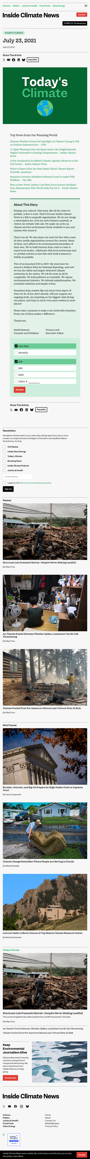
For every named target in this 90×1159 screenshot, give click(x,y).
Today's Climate (14, 33)
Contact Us (50, 1120)
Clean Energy (58, 5)
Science (6, 5)
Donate (81, 14)
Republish (32, 59)
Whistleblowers (52, 1123)
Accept (81, 1154)
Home (48, 1115)
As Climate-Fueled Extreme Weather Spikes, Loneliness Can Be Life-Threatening (43, 1028)
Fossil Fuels (44, 5)
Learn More (18, 1156)
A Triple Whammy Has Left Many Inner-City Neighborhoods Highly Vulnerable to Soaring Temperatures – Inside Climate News (43, 152)
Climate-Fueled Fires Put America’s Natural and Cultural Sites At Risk (38, 1033)
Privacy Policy (51, 1126)
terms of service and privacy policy (35, 483)
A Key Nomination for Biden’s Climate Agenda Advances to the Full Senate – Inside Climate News (44, 162)
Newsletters (9, 430)
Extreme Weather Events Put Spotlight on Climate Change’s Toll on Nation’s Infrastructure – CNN (44, 143)
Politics (16, 5)
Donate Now (10, 1078)
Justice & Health (29, 5)
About (48, 1117)
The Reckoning (75, 23)
